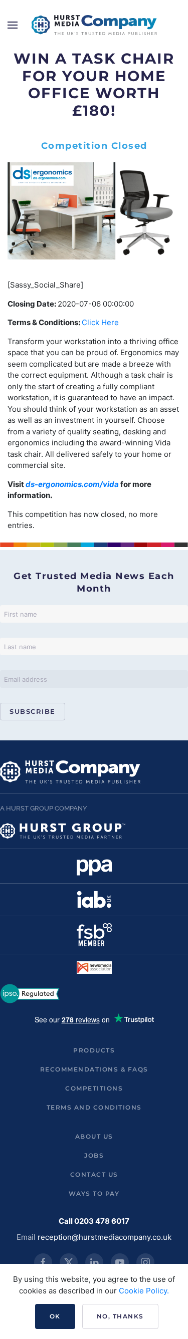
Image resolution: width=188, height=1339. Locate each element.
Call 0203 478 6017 (94, 1221)
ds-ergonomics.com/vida (73, 484)
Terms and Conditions (94, 1107)
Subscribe (33, 711)
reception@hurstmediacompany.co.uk (104, 1237)
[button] (13, 25)
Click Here (100, 322)
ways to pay (94, 1193)
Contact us (94, 1174)
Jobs (94, 1155)
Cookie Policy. (144, 1290)
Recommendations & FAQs (94, 1069)
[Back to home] (94, 25)
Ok (55, 1316)
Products (94, 1050)
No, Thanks (120, 1316)
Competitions (94, 1088)
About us (94, 1136)
